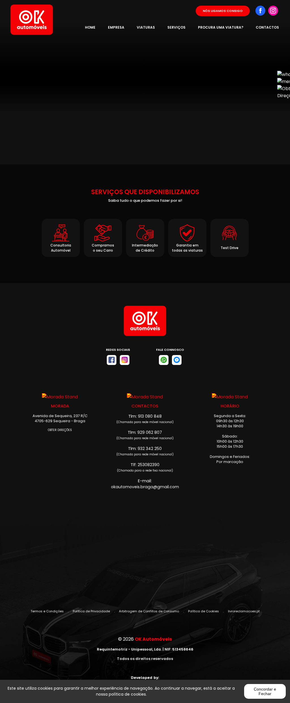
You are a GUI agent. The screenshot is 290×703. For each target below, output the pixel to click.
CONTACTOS (267, 27)
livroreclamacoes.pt (244, 611)
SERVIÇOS (176, 27)
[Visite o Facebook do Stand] (111, 360)
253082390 (148, 465)
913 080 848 (150, 416)
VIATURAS (146, 27)
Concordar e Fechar (265, 691)
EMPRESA (116, 27)
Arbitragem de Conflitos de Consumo (149, 611)
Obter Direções (60, 430)
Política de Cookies (203, 611)
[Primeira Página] (145, 324)
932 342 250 (150, 448)
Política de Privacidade (91, 611)
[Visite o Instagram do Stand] (124, 360)
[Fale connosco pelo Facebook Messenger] (176, 360)
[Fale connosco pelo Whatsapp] (163, 360)
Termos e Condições (47, 611)
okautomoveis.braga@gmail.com (145, 487)
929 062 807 (149, 432)
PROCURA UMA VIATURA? (220, 27)
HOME (90, 27)
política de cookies (127, 694)
